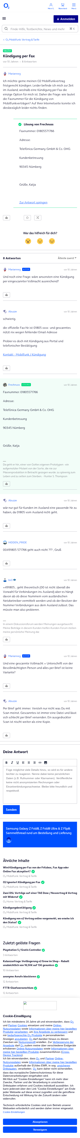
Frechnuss (14, 385)
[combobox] (40, 28)
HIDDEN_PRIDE (17, 542)
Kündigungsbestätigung (17, 907)
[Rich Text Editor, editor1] (40, 784)
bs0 (10, 580)
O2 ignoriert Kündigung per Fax (21, 882)
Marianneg (14, 73)
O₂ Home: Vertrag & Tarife (17, 901)
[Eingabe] (6, 28)
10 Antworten (11, 970)
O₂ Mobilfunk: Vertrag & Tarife (22, 39)
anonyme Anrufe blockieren (19, 976)
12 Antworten (10, 981)
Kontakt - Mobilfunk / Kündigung (24, 354)
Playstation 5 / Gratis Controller (22, 950)
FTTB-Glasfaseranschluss (18, 988)
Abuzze (12, 311)
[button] (4, 19)
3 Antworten (10, 955)
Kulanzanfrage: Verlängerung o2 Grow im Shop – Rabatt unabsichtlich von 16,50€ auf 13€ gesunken (36, 963)
